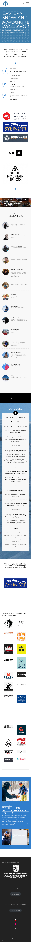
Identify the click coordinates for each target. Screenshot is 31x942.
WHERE (13, 69)
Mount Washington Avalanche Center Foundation (15, 809)
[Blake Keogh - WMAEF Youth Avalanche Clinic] (27, 844)
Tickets (13, 93)
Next (24, 836)
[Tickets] (5, 95)
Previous (6, 836)
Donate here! (15, 894)
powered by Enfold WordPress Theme (10, 940)
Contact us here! (15, 910)
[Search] (22, 3)
